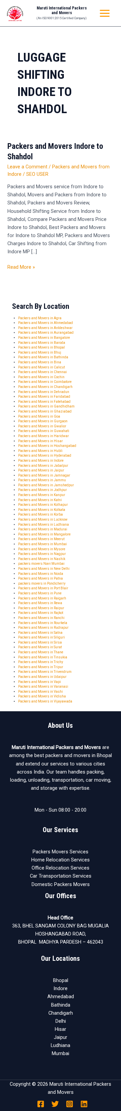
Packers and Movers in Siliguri (41, 637)
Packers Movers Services (60, 852)
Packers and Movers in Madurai (42, 529)
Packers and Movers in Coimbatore (45, 382)
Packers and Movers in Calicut (41, 367)
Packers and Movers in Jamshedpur (46, 485)
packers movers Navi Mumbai (41, 563)
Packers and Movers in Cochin (41, 377)
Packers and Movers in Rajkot (40, 613)
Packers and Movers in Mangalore (44, 534)
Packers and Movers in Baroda (41, 343)
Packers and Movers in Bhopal (41, 347)
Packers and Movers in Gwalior (42, 426)
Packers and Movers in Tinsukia (42, 657)
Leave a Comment (27, 167)
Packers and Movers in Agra (40, 318)
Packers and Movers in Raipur (41, 608)
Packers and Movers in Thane (40, 652)
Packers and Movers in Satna (40, 632)
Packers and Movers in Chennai (42, 372)
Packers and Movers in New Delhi (44, 568)
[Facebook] (40, 1104)
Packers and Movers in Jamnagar (44, 475)
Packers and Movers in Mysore (41, 549)
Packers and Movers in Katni (40, 500)
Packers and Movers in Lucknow (43, 519)
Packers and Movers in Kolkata (41, 510)
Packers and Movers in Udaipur (42, 677)
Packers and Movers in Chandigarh (45, 387)
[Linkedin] (84, 1104)
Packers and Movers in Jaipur (41, 470)
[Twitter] (55, 1104)
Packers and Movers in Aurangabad (46, 332)
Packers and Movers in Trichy (40, 662)
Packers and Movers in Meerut (41, 539)
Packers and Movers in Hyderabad (44, 455)
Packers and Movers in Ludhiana (43, 524)
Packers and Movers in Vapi (39, 682)
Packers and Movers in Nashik (41, 559)
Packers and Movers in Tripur (40, 667)
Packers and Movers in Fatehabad (44, 401)
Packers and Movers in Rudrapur (43, 627)
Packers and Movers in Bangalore (44, 337)
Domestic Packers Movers (61, 884)
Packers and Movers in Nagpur (42, 554)
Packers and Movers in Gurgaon (43, 421)
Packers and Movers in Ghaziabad (45, 411)
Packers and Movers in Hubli (40, 451)
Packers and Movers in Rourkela (42, 623)
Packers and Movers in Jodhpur (42, 490)
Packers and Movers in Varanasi (43, 686)
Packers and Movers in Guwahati (43, 431)
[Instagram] (69, 1104)
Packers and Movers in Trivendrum (45, 672)
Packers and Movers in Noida (40, 574)
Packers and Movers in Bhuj (39, 352)
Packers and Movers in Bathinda (43, 357)
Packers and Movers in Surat (40, 647)
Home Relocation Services (60, 860)
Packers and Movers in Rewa (40, 603)
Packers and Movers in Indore (41, 460)
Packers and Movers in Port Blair (43, 588)
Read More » (21, 266)
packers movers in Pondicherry (42, 583)
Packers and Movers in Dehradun (43, 392)
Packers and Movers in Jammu (42, 480)
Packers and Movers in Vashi (40, 691)
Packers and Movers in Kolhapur (43, 505)
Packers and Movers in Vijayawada (45, 701)
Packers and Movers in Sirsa (40, 642)
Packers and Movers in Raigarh (42, 598)
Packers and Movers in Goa (39, 416)
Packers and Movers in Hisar (40, 441)
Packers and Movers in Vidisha (42, 696)
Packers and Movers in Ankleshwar (45, 328)
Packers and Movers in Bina (39, 362)
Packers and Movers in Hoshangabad (47, 446)
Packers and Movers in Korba (40, 514)
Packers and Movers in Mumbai (42, 544)
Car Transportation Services (60, 876)
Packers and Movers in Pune (40, 593)
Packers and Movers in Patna (40, 578)
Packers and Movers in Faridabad (44, 396)
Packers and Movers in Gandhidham (46, 406)
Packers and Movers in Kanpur (41, 495)
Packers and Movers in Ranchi (41, 618)
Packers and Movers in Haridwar (43, 436)
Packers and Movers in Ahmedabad (45, 323)
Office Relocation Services (60, 868)
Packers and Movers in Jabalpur (43, 465)
